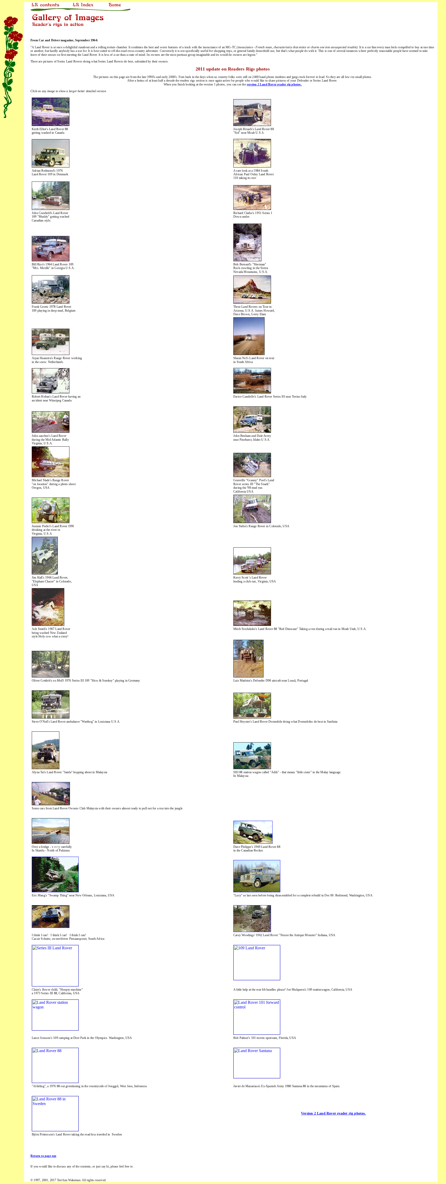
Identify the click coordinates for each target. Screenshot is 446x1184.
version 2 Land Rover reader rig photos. (274, 84)
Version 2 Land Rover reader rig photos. (333, 1113)
